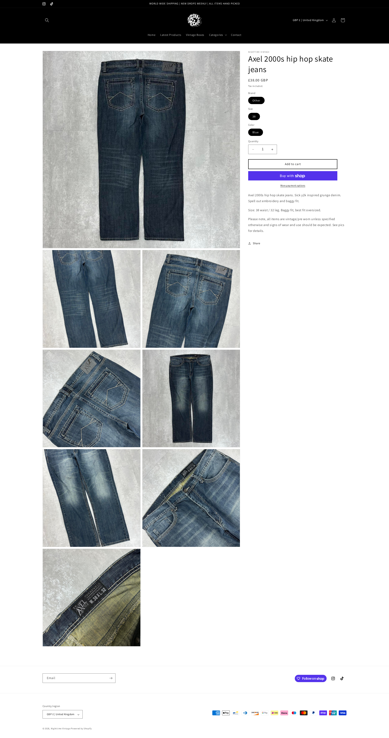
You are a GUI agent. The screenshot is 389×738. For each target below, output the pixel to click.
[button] (47, 20)
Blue (255, 132)
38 (254, 116)
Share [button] (256, 243)
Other (256, 100)
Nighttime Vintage (61, 728)
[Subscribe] (110, 678)
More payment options (292, 185)
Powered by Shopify (81, 728)
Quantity (253, 141)
